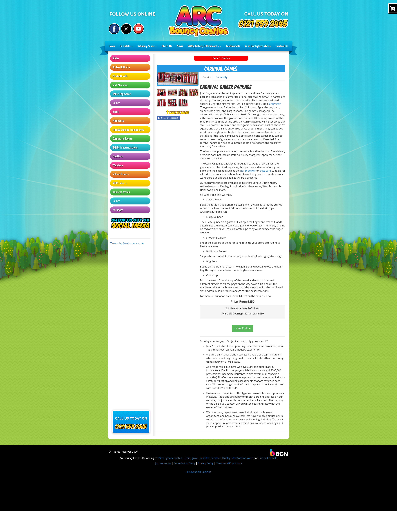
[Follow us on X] (126, 28)
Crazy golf (275, 103)
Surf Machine (119, 85)
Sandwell (216, 458)
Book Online (242, 328)
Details (207, 77)
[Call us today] (263, 23)
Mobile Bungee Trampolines (128, 130)
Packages (117, 210)
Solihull (178, 458)
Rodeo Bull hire (121, 67)
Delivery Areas (146, 46)
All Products (119, 183)
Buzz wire (265, 170)
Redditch (205, 458)
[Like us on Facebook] (114, 28)
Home (112, 46)
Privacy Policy (205, 463)
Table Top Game (121, 94)
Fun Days (117, 156)
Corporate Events (122, 138)
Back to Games (221, 58)
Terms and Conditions (229, 463)
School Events (120, 174)
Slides (115, 58)
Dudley (226, 458)
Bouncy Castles (121, 192)
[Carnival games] (177, 78)
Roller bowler (248, 170)
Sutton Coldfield (268, 458)
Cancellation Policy (184, 463)
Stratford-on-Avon (242, 458)
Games (116, 103)
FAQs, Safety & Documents (203, 46)
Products (125, 46)
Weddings (117, 165)
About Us (167, 46)
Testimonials (233, 46)
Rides (115, 112)
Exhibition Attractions (125, 147)
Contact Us (282, 46)
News (180, 46)
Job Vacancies (163, 463)
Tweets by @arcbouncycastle (127, 243)
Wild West (118, 121)
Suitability (221, 77)
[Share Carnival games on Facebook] (177, 118)
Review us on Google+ (198, 472)
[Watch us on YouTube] (138, 28)
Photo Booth (119, 76)
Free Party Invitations (258, 46)
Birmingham (165, 458)
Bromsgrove (191, 458)
